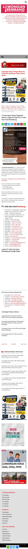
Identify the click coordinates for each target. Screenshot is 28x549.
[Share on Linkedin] (18, 124)
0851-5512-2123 (16, 229)
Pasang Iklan (5, 521)
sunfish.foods (15, 239)
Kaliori (3, 107)
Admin (7, 106)
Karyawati (13, 107)
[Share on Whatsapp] (3, 124)
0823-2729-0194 (16, 223)
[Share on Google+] (15, 124)
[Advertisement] (14, 40)
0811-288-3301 (16, 224)
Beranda (14, 344)
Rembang (21, 206)
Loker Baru (4, 344)
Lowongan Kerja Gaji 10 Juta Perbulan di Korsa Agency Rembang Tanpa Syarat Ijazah (14, 366)
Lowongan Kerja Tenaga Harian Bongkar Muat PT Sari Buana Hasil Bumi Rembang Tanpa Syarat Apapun (14, 372)
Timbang (20, 108)
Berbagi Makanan (6, 533)
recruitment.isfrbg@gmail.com (17, 242)
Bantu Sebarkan (5, 538)
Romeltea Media (4, 548)
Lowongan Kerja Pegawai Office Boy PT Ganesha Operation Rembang (12, 383)
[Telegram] (9, 124)
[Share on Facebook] (6, 124)
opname (23, 107)
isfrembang (15, 241)
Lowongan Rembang (16, 300)
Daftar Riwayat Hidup (7, 516)
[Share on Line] (24, 124)
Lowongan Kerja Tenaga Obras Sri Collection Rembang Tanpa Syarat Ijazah (15, 15)
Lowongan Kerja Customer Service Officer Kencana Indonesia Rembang (12, 316)
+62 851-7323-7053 (16, 231)
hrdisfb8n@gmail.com (15, 244)
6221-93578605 (14, 234)
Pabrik (3, 108)
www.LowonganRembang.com (18, 303)
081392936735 (16, 226)
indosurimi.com (14, 236)
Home (3, 106)
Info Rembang (5, 512)
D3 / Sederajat (5, 501)
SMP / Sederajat (5, 497)
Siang (9, 108)
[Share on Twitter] (12, 124)
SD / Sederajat (5, 495)
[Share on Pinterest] (21, 124)
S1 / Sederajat (5, 503)
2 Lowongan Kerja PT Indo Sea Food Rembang (12, 334)
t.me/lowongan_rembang (17, 296)
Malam (18, 107)
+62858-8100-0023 (17, 228)
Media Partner (5, 518)
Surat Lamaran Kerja (7, 514)
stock (15, 108)
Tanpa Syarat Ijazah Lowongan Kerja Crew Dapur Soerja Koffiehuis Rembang (15, 19)
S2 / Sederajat (5, 506)
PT (6, 108)
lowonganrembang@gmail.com (16, 301)
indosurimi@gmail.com (15, 246)
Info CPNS (4, 529)
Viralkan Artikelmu (6, 535)
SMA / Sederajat (5, 499)
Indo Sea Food (20, 106)
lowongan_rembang (16, 298)
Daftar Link (4, 523)
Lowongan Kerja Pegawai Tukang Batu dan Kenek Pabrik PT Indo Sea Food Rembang (13, 323)
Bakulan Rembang (6, 540)
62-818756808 (14, 233)
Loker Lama (23, 344)
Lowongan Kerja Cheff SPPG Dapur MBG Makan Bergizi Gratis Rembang (12, 356)
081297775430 (16, 221)
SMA (12, 108)
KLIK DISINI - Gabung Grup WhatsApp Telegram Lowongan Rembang (15, 22)
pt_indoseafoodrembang (18, 237)
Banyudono (13, 106)
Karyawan (8, 107)
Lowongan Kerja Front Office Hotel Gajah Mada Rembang (14, 329)
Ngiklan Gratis (5, 531)
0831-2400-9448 (15, 295)
